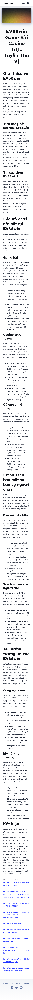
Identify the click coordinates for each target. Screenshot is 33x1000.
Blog (29, 3)
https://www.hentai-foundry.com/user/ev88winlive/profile (16, 950)
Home (23, 3)
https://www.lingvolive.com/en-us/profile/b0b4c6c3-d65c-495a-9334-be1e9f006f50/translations (16, 894)
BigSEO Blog (7, 3)
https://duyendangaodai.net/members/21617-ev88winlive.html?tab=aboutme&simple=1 (16, 915)
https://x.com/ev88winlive (12, 924)
